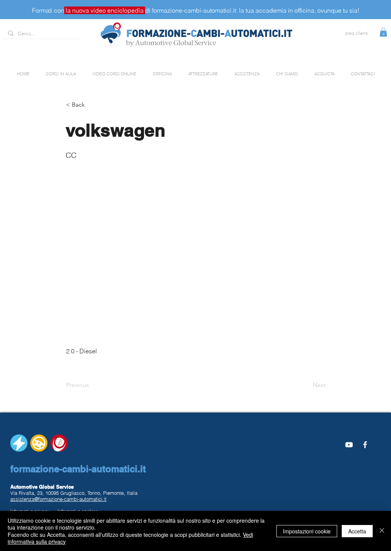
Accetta (357, 531)
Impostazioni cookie (307, 531)
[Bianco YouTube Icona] (349, 444)
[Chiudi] (381, 531)
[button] (383, 32)
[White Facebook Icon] (365, 444)
